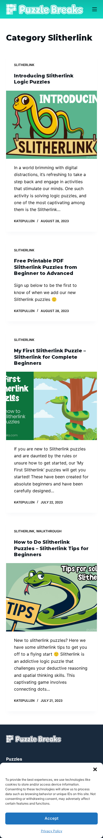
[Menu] (94, 9)
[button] (95, 769)
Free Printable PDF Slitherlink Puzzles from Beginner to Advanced (45, 267)
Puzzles (14, 759)
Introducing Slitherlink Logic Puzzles (43, 79)
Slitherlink (24, 65)
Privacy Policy (51, 831)
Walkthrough (49, 531)
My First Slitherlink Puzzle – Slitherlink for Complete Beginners (50, 357)
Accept (52, 818)
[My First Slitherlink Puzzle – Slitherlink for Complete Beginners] (51, 406)
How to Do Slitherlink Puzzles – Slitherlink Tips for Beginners (51, 548)
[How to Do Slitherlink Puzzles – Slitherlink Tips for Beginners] (51, 597)
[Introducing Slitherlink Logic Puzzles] (51, 125)
